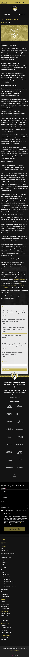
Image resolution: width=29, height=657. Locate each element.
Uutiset (8, 22)
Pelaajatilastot (5, 596)
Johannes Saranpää (19, 279)
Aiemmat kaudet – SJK (9, 581)
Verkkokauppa (18, 2)
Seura (3, 600)
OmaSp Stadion (5, 604)
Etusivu (3, 539)
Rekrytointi (4, 630)
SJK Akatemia (5, 550)
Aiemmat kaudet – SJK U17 (10, 586)
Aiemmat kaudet (6, 579)
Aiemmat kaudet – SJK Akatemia (11, 583)
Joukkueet (4, 546)
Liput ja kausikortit (6, 557)
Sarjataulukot (5, 594)
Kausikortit (4, 562)
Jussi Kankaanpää (19, 286)
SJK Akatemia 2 (6, 576)
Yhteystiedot (5, 623)
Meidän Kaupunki (6, 618)
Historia (3, 601)
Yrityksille (4, 611)
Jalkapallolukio (5, 608)
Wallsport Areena (5, 606)
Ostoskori (3, 639)
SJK (2, 548)
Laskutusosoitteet (6, 627)
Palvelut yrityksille (5, 613)
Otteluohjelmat (5, 570)
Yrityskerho (5, 620)
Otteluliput (4, 2)
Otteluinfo (4, 567)
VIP (3, 564)
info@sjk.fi (14, 387)
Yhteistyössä (4, 615)
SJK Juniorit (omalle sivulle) (8, 553)
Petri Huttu (10, 286)
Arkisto (3, 544)
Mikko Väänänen (5, 288)
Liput (3, 560)
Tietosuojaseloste (6, 632)
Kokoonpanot (4, 589)
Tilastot (3, 592)
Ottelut (3, 556)
